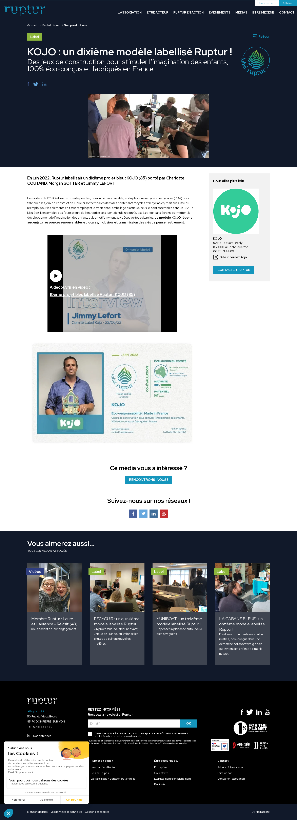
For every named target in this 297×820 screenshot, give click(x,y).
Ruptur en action (188, 12)
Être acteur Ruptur (166, 760)
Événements (219, 12)
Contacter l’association (231, 778)
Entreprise (160, 767)
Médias (241, 12)
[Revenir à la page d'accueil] (24, 11)
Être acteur (157, 12)
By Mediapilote (261, 812)
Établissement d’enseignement (172, 778)
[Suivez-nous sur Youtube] (164, 514)
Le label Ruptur (100, 773)
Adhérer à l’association (230, 767)
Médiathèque (51, 25)
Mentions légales (37, 812)
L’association (130, 12)
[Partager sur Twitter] (35, 84)
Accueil (32, 25)
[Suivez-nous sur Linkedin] (259, 713)
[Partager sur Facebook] (28, 84)
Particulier (160, 784)
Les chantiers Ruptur (103, 767)
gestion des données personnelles (171, 743)
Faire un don (267, 3)
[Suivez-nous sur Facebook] (242, 713)
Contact (287, 12)
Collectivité (161, 773)
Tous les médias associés (47, 551)
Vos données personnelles (66, 812)
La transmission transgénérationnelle (113, 778)
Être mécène (263, 12)
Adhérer (288, 3)
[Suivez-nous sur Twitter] (249, 713)
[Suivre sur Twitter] (143, 514)
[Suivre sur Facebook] (133, 514)
